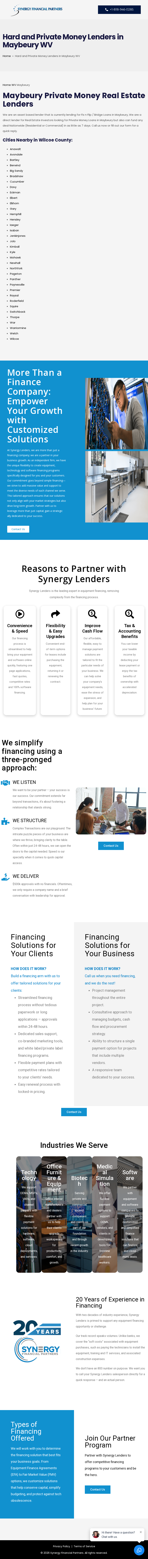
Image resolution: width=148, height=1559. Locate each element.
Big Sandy (16, 171)
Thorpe (14, 317)
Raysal (14, 295)
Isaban (14, 230)
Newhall (15, 263)
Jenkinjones (17, 236)
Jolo (13, 241)
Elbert (14, 198)
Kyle (12, 252)
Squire (14, 306)
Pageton (16, 274)
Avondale (16, 154)
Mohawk (15, 257)
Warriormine (18, 328)
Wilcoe (14, 339)
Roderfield (17, 301)
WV (14, 85)
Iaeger (14, 225)
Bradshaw (16, 176)
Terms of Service (84, 1546)
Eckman (15, 192)
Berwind (15, 165)
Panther (15, 279)
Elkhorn (14, 203)
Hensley (15, 219)
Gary (13, 209)
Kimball (14, 247)
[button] (18, 529)
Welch (14, 333)
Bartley (14, 160)
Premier (15, 290)
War (12, 322)
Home (7, 56)
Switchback (17, 312)
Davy (13, 187)
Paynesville (17, 284)
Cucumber (17, 181)
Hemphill (15, 214)
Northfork (16, 268)
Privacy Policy (61, 1546)
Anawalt (15, 149)
